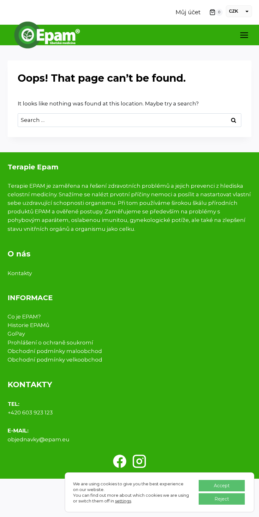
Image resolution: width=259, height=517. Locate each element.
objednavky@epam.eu (38, 439)
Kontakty (20, 273)
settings (123, 500)
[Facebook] (120, 461)
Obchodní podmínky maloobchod (55, 351)
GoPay (16, 334)
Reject (221, 499)
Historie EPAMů (28, 325)
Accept (222, 486)
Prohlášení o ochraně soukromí (50, 342)
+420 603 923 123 (30, 412)
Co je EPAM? (24, 316)
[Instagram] (139, 461)
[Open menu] (244, 34)
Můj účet (188, 12)
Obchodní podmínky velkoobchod (55, 359)
